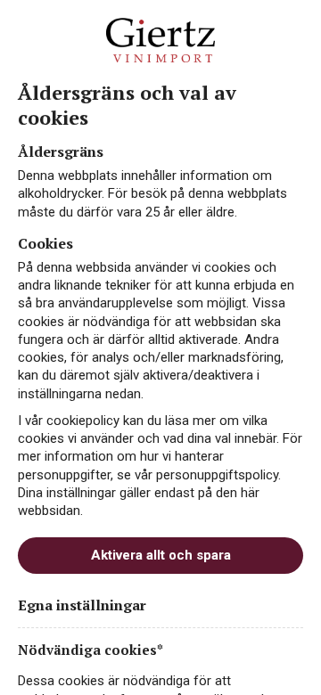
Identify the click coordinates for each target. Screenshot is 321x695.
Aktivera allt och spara (161, 555)
